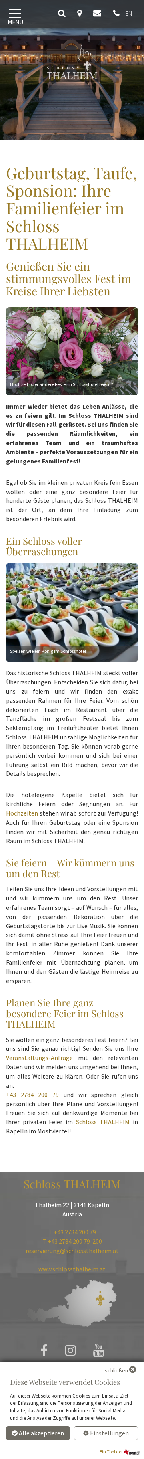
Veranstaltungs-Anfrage (39, 1058)
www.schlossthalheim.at (72, 1269)
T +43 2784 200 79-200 (72, 1241)
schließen (116, 1370)
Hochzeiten (22, 813)
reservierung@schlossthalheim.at (72, 1251)
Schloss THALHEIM (103, 1122)
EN (128, 13)
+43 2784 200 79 (32, 1095)
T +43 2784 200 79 (72, 1232)
